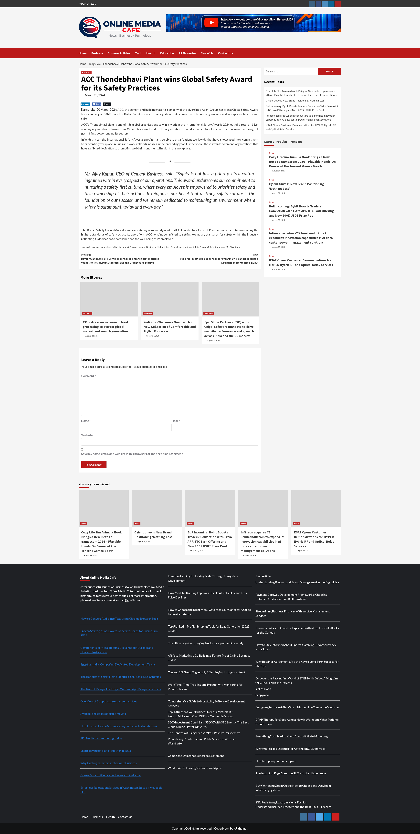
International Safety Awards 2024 (196, 247)
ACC (89, 247)
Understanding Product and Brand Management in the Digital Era (297, 582)
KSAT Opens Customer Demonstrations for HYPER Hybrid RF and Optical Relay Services (301, 127)
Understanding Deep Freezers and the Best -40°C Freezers (293, 807)
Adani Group (99, 247)
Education (167, 53)
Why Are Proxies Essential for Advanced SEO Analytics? (290, 748)
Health (150, 53)
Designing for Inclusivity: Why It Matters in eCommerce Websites (297, 707)
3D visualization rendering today (101, 738)
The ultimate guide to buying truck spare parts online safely (205, 643)
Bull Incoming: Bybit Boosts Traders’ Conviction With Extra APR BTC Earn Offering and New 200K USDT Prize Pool (302, 108)
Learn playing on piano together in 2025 (105, 750)
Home (82, 53)
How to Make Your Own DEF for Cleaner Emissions (200, 716)
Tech (138, 53)
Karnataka (219, 247)
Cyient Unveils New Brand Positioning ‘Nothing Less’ (295, 100)
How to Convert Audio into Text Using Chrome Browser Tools (119, 618)
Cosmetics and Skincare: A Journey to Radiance (110, 775)
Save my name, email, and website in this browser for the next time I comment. (132, 454)
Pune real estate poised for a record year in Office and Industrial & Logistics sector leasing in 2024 (219, 258)
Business (97, 53)
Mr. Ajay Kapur (233, 247)
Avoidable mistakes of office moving (103, 713)
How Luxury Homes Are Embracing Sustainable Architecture (119, 726)
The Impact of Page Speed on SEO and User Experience (290, 773)
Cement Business (146, 247)
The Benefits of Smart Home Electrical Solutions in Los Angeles (120, 676)
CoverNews (222, 828)
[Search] (339, 53)
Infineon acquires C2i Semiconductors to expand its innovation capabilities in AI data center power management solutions (300, 117)
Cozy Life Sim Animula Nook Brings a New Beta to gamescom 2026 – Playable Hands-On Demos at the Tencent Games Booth (301, 92)
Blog (92, 64)
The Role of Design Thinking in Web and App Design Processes (120, 689)
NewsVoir (207, 53)
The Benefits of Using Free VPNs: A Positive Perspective (204, 733)
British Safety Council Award (121, 247)
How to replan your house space (275, 761)
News (271, 153)
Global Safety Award (167, 247)
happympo (262, 695)
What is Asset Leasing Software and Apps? (195, 768)
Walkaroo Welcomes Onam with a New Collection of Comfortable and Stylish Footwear (170, 326)
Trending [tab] (295, 141)
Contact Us (225, 53)
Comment (88, 376)
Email (175, 421)
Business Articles (119, 53)
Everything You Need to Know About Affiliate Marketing (291, 736)
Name (86, 421)
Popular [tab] (281, 141)
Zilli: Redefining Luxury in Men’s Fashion (281, 802)
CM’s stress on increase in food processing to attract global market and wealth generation (105, 326)
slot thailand (263, 689)
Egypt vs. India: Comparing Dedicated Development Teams (118, 664)
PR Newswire (187, 53)
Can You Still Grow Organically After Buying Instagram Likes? (206, 672)
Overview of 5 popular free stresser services (108, 701)
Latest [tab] (269, 141)
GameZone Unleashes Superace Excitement (196, 755)
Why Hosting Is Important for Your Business (108, 763)
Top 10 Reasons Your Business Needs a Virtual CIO (200, 712)
